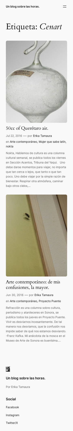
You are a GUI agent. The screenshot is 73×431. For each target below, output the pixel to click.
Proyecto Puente (50, 301)
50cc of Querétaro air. (27, 128)
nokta (9, 146)
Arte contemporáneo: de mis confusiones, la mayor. (33, 284)
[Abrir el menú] (64, 6)
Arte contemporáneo (23, 141)
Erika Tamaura (42, 135)
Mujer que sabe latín (52, 141)
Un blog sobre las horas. (23, 6)
